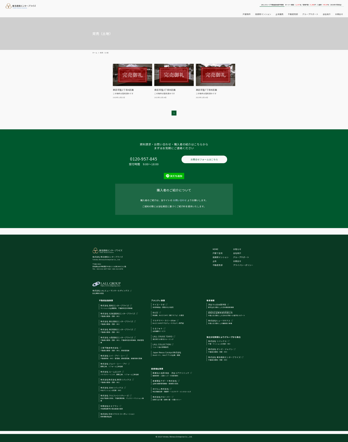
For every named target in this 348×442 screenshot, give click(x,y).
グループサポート (241, 257)
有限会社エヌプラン (109, 406)
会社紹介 (237, 253)
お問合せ (237, 261)
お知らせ (237, 249)
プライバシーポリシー (243, 265)
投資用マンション (221, 257)
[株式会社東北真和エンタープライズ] (72, 6)
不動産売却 (218, 265)
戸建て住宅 (218, 253)
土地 (215, 261)
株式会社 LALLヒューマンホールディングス (110, 290)
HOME (215, 249)
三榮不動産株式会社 (109, 347)
